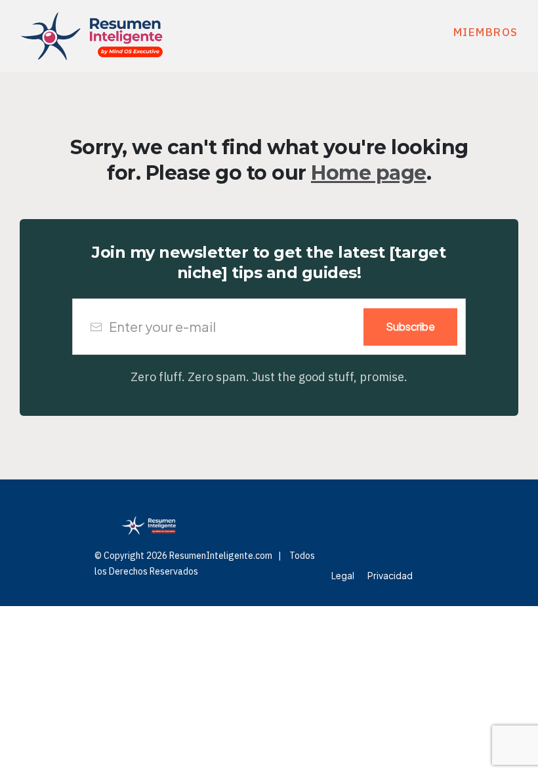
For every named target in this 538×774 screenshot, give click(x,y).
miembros (485, 32)
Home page (368, 173)
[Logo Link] (92, 36)
